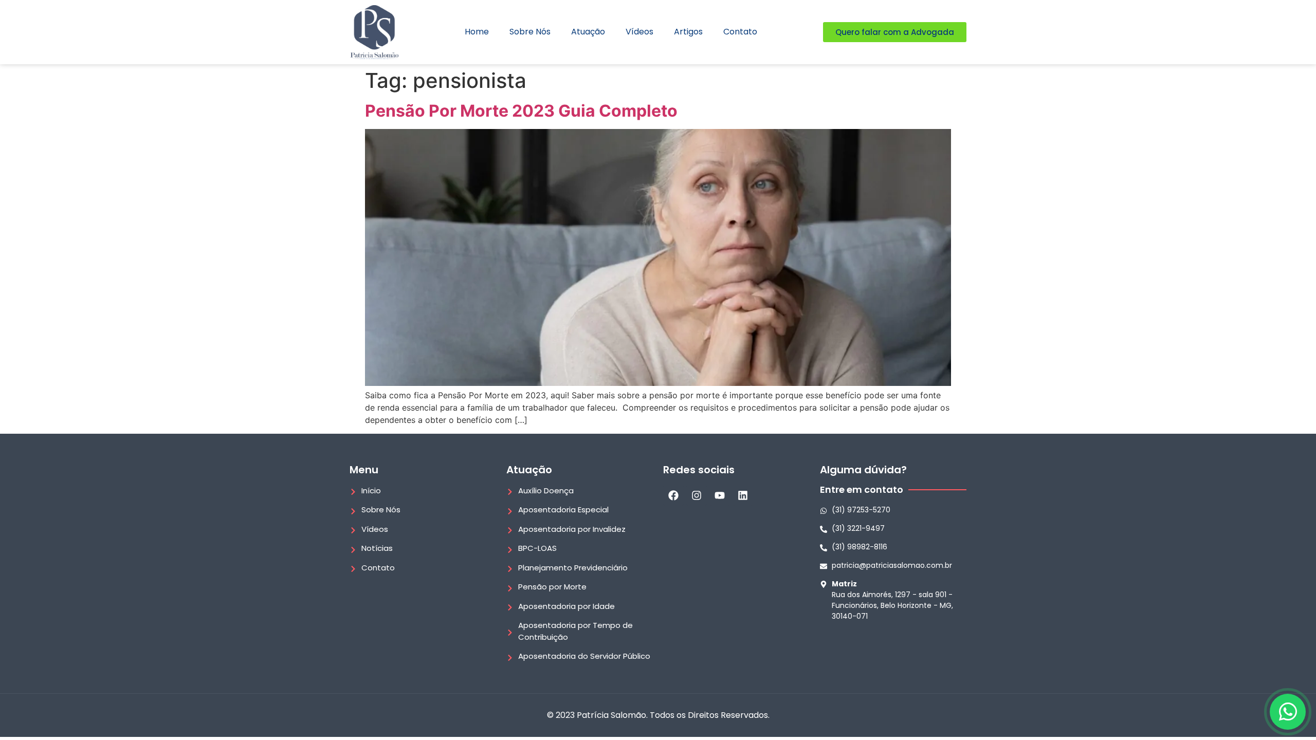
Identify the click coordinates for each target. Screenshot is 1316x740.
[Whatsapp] (1288, 712)
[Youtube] (719, 495)
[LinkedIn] (743, 495)
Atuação (588, 32)
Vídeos (639, 32)
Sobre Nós (530, 32)
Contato (740, 32)
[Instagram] (696, 495)
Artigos (688, 32)
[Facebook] (673, 495)
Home (477, 32)
